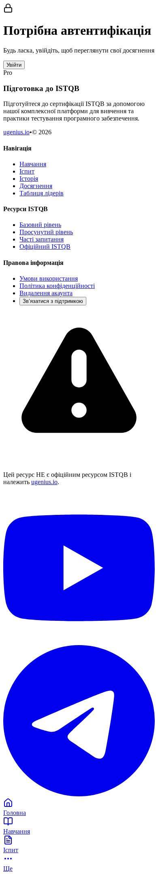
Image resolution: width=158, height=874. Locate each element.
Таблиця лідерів (41, 193)
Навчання (32, 164)
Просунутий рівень (46, 232)
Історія (28, 178)
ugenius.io (16, 132)
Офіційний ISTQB (44, 246)
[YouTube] (79, 641)
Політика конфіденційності (57, 285)
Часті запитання (41, 239)
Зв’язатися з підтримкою (53, 301)
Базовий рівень (40, 224)
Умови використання (48, 278)
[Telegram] (79, 794)
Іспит (26, 171)
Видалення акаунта (46, 293)
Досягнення (35, 185)
